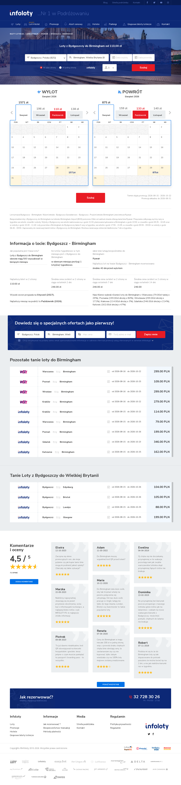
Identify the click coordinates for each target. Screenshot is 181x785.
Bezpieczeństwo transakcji (56, 727)
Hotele (96, 24)
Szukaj (90, 197)
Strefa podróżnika (120, 2)
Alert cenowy (75, 24)
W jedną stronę (69, 67)
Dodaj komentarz (24, 582)
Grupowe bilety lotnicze (139, 24)
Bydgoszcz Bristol (56, 497)
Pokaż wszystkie (111, 684)
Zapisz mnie (151, 334)
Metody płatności (52, 731)
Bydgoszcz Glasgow (57, 517)
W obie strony (49, 67)
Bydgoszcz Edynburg (57, 487)
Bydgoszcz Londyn (56, 507)
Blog (105, 2)
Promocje (54, 24)
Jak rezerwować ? (52, 724)
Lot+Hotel (34, 24)
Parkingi (112, 24)
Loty (17, 24)
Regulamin (115, 727)
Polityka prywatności (120, 724)
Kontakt (165, 24)
